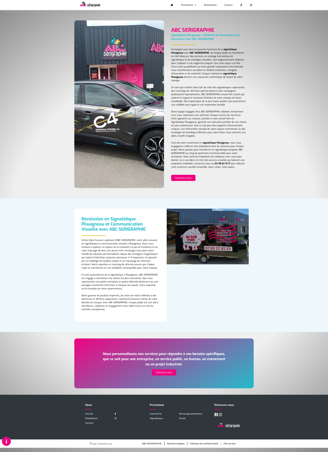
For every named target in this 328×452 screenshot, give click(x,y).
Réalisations (210, 5)
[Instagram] (220, 414)
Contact (228, 5)
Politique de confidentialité (204, 443)
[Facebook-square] (216, 414)
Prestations (187, 5)
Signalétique (156, 418)
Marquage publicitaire (190, 414)
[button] (183, 178)
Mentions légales (176, 443)
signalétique (230, 73)
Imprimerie (156, 414)
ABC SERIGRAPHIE (152, 443)
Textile (182, 418)
